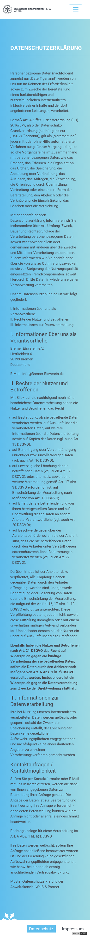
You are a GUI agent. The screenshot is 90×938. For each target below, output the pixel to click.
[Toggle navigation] (75, 9)
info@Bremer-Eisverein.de (43, 374)
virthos (76, 933)
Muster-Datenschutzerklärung (33, 881)
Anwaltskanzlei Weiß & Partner (34, 887)
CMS (83, 933)
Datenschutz (41, 928)
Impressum (73, 928)
